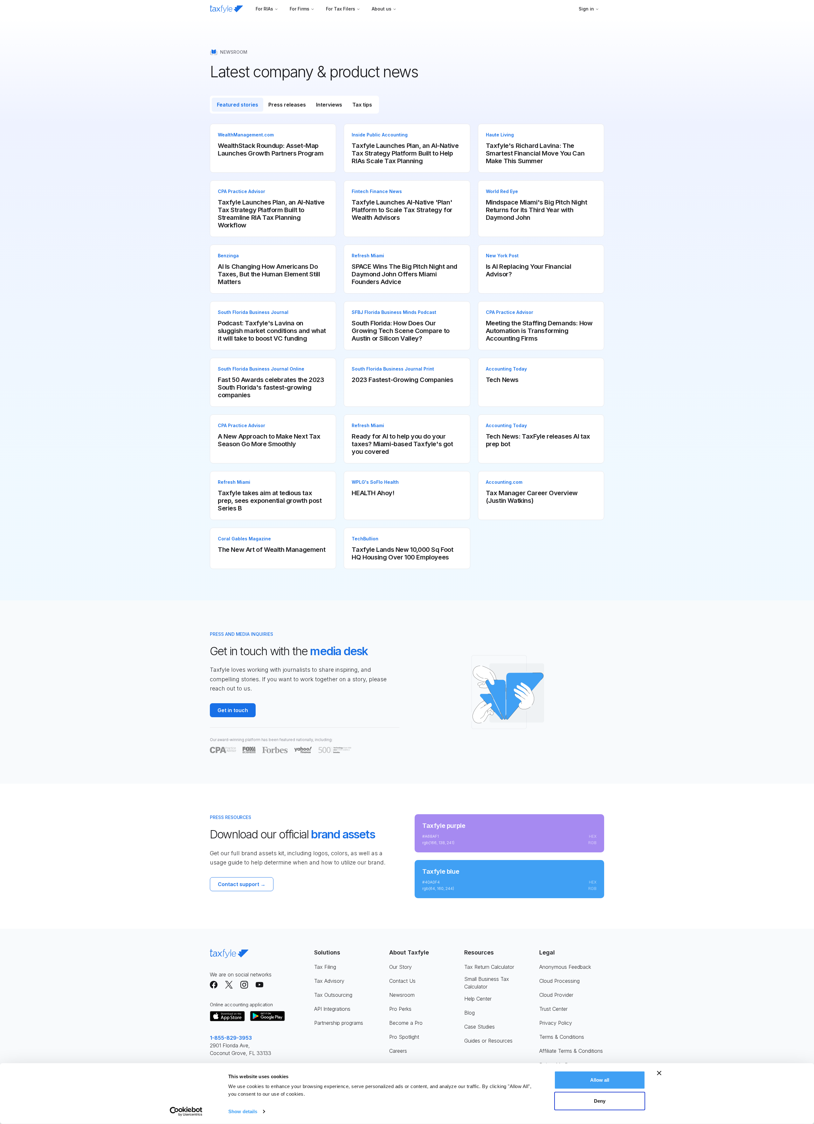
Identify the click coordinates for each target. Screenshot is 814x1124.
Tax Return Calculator (489, 967)
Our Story (400, 967)
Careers (398, 1051)
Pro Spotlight (404, 1037)
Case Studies (479, 1026)
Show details (242, 1111)
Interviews (329, 104)
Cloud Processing (559, 981)
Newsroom (402, 995)
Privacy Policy (555, 1023)
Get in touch (232, 710)
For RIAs (264, 8)
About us (381, 8)
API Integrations (332, 1009)
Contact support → (242, 884)
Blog (469, 1013)
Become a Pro (406, 1023)
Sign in (586, 8)
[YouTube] (259, 985)
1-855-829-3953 (231, 1038)
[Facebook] (213, 985)
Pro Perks (400, 1009)
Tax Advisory (329, 981)
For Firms (299, 8)
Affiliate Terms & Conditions (571, 1051)
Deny (599, 1100)
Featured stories (237, 104)
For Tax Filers (340, 8)
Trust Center (553, 1009)
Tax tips (362, 104)
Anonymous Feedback (565, 967)
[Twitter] (229, 985)
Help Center (478, 999)
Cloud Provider (556, 995)
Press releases (287, 104)
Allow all (600, 1080)
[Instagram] (244, 985)
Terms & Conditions (561, 1037)
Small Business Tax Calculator (486, 983)
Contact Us (402, 981)
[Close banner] (659, 1073)
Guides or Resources (488, 1040)
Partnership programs (338, 1023)
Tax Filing (325, 967)
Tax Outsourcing (333, 995)
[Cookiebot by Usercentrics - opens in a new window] (186, 1111)
